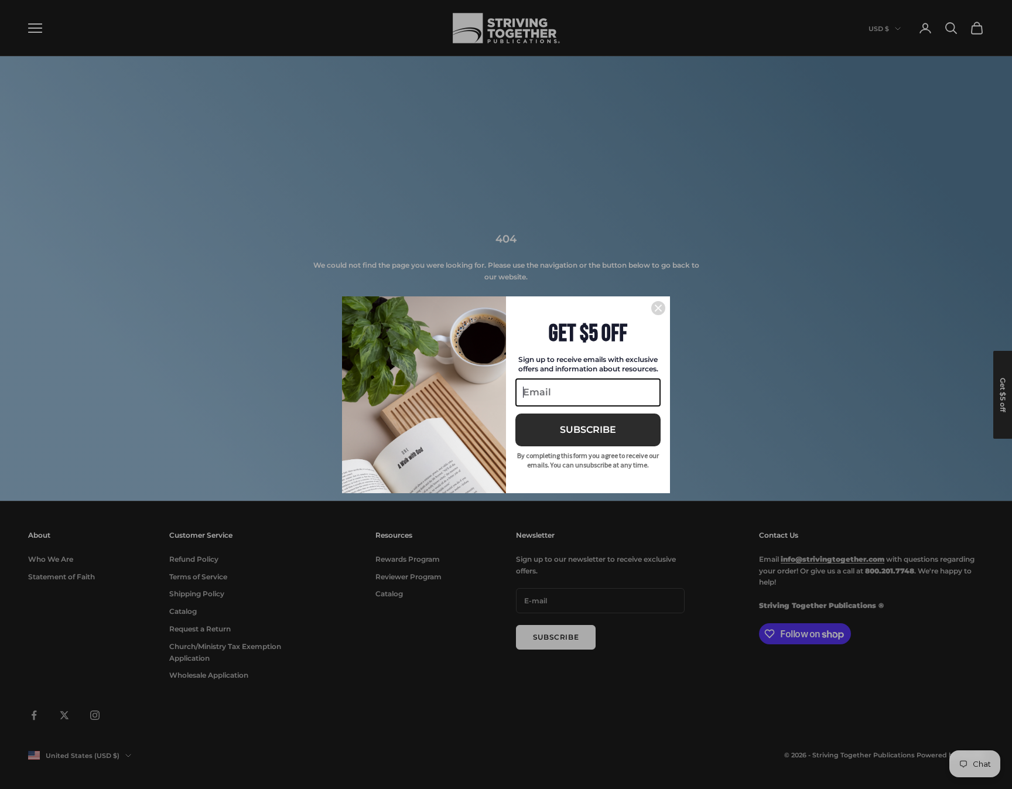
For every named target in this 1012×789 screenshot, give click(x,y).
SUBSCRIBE (588, 429)
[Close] (658, 308)
